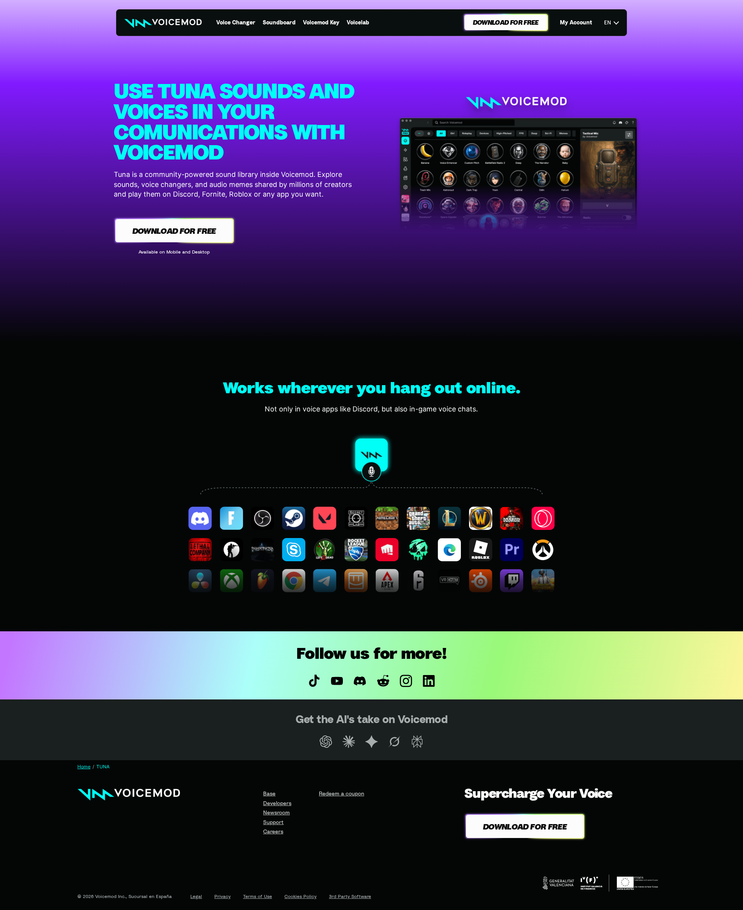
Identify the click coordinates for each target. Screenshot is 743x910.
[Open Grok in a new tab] (394, 741)
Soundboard (279, 22)
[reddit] (383, 680)
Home (84, 766)
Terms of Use (257, 896)
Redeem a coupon (341, 793)
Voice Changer (235, 22)
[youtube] (337, 680)
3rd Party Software (350, 896)
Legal (196, 896)
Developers (277, 803)
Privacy (222, 896)
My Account (576, 22)
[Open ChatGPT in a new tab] (325, 741)
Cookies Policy (300, 896)
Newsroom (276, 812)
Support (273, 822)
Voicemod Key (321, 22)
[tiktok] (314, 680)
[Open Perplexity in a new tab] (417, 741)
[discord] (360, 680)
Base (269, 793)
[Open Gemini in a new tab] (371, 741)
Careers (273, 831)
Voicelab (358, 22)
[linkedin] (428, 680)
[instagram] (405, 680)
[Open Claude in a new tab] (348, 741)
